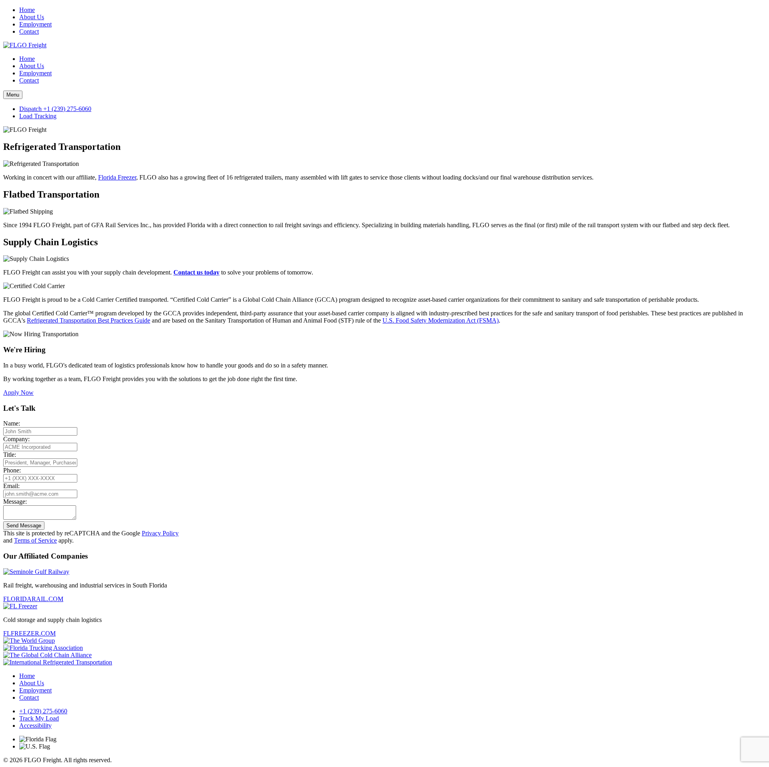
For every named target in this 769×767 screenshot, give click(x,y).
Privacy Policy (160, 533)
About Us (31, 17)
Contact (29, 31)
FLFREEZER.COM (29, 633)
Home (27, 9)
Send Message (23, 526)
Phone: (12, 470)
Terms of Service (35, 540)
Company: (16, 439)
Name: (11, 423)
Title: (9, 454)
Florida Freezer (117, 177)
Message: (15, 501)
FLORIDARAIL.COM (33, 598)
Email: (11, 485)
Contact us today (196, 272)
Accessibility (35, 725)
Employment (35, 24)
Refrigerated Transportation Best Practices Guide (88, 320)
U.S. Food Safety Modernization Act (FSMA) (440, 320)
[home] (24, 45)
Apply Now (18, 392)
